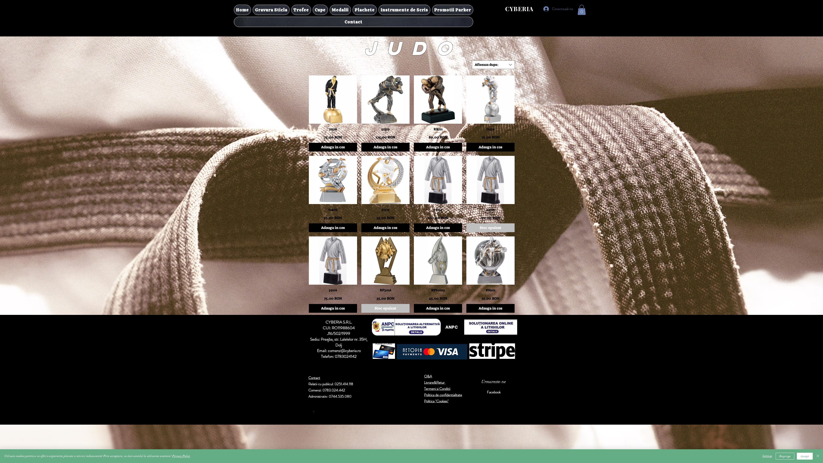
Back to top (353, 411)
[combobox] (493, 64)
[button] (581, 10)
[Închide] (817, 456)
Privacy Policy (181, 456)
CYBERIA (519, 9)
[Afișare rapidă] (333, 99)
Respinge (785, 456)
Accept (804, 456)
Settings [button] (767, 456)
